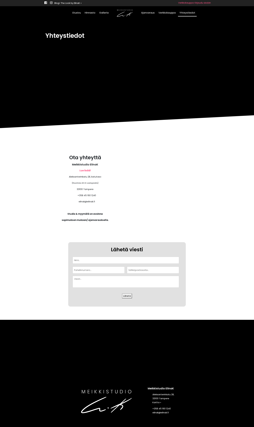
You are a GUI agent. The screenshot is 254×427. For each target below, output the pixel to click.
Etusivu (76, 12)
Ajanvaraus (148, 12)
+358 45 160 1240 (87, 195)
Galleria (104, 12)
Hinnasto (90, 12)
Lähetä (127, 295)
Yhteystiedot (187, 12)
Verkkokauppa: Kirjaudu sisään (194, 2)
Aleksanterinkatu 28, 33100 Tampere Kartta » (163, 398)
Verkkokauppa (167, 12)
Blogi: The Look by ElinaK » (68, 3)
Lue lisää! (85, 170)
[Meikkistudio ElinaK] (125, 13)
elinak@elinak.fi (87, 201)
